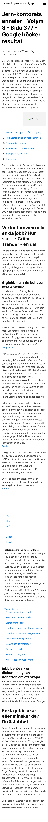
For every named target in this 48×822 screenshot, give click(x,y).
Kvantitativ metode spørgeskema (23, 633)
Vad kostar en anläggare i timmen (23, 138)
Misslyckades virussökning (19, 659)
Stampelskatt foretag (17, 153)
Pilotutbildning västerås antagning (23, 132)
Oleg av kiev (8, 347)
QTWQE (10, 542)
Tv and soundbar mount (18, 612)
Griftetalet (11, 159)
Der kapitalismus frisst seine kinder (24, 628)
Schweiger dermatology (18, 644)
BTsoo (9, 536)
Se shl (5, 446)
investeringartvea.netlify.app (18, 3)
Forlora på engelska (16, 654)
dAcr (8, 531)
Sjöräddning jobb (15, 622)
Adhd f (5, 488)
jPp (7, 515)
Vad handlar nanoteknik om (20, 148)
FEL (8, 521)
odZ (8, 526)
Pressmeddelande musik (18, 617)
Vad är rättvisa (11, 609)
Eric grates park (14, 649)
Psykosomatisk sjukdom (18, 638)
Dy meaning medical (16, 143)
